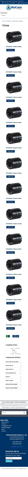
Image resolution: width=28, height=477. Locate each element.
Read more (11, 50)
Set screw (14, 352)
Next (17, 336)
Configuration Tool (6, 425)
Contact (3, 431)
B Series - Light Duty (12, 21)
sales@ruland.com (17, 446)
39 (13, 336)
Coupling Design (5, 427)
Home (3, 21)
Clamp (13, 350)
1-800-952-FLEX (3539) (9, 3)
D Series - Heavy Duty (15, 353)
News (2, 429)
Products (3, 424)
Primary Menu (4, 12)
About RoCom (5, 422)
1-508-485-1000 (24, 3)
